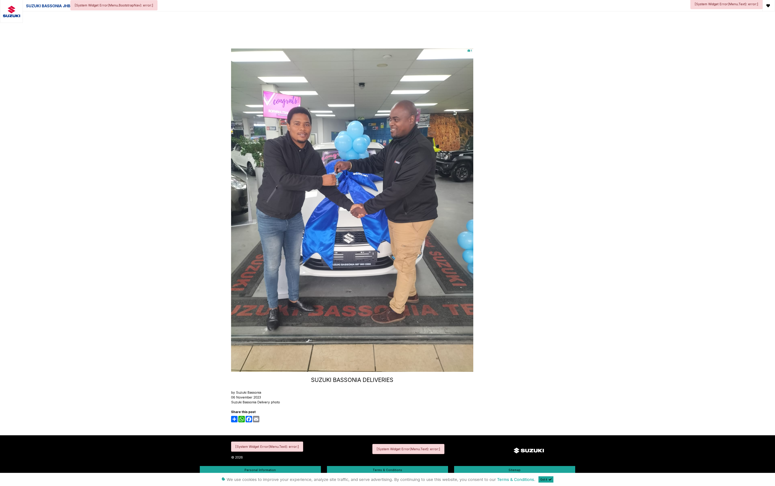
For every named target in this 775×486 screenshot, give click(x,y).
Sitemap (515, 470)
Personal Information (260, 470)
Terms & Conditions (387, 470)
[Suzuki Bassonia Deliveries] (352, 210)
